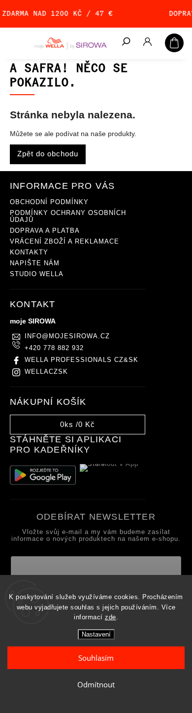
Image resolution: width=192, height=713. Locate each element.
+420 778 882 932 (54, 348)
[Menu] (14, 42)
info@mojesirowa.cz (67, 336)
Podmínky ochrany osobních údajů (68, 216)
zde (110, 617)
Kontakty (29, 252)
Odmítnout (96, 684)
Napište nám (35, 263)
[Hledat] (125, 42)
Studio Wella (37, 274)
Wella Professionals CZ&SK (81, 359)
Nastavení (96, 634)
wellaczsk (46, 371)
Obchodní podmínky (49, 202)
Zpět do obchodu (47, 153)
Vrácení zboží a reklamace (64, 241)
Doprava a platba (45, 230)
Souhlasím (96, 658)
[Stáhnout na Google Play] (43, 475)
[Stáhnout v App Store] (113, 475)
